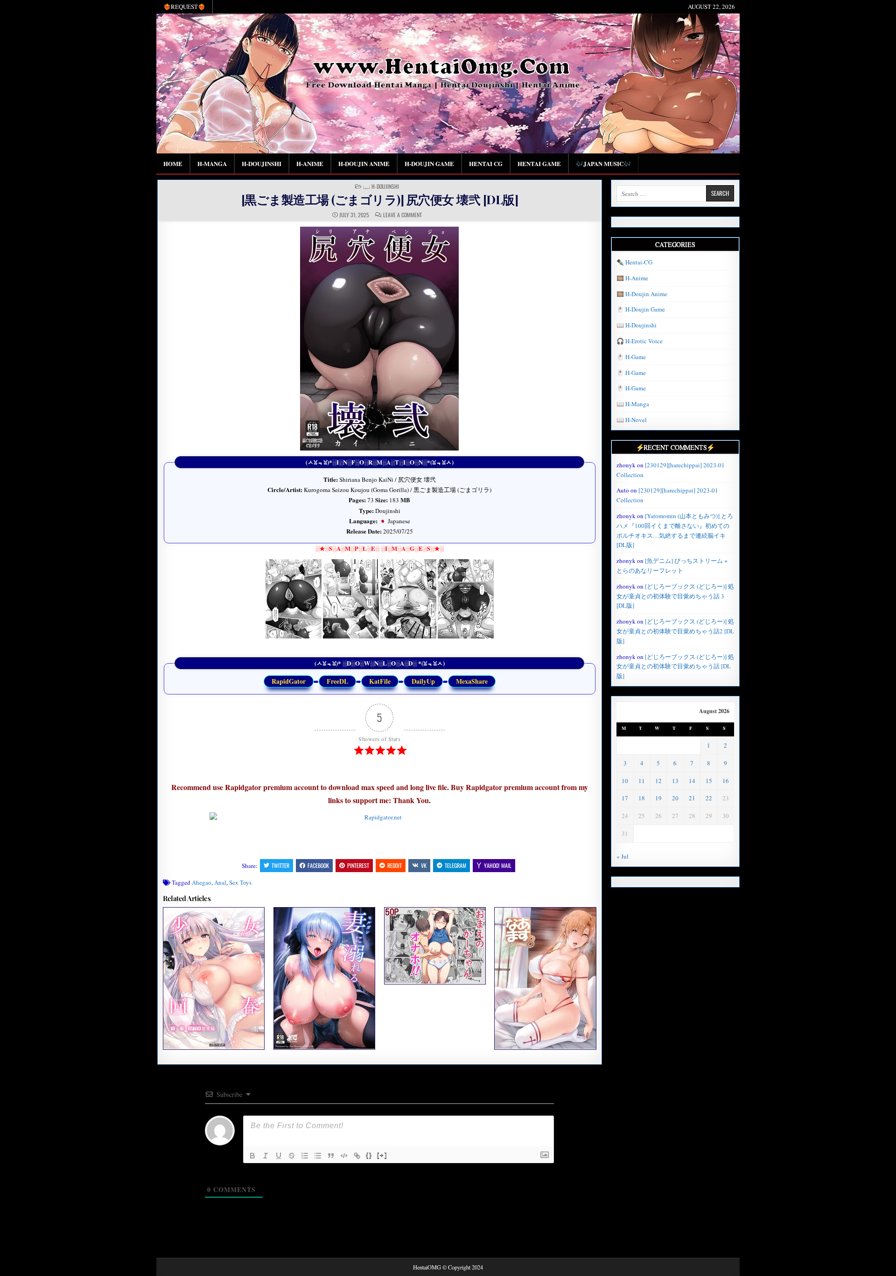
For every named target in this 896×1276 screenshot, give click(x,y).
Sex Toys (240, 882)
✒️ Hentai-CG (634, 262)
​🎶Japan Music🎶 (603, 163)
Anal (220, 882)
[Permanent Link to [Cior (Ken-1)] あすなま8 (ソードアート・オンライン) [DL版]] (545, 978)
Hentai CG (486, 163)
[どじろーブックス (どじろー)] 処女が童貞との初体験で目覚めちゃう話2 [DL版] (675, 631)
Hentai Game (539, 163)
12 (658, 781)
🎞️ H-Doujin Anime (641, 294)
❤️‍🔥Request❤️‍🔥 (184, 6)
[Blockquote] (330, 1155)
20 (675, 798)
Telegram (455, 865)
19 (658, 798)
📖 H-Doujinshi (381, 186)
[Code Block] (343, 1155)
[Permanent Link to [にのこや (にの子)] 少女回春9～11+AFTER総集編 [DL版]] (213, 978)
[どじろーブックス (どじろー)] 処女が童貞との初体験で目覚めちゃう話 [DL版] (675, 666)
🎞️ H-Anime (632, 278)
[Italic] (265, 1155)
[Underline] (278, 1155)
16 (725, 781)
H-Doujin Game (429, 163)
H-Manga (212, 163)
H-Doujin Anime (364, 163)
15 (709, 781)
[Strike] (291, 1155)
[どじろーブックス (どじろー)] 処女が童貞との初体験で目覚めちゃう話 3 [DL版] (675, 596)
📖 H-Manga (632, 404)
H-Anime (309, 163)
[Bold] (252, 1155)
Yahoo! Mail (497, 865)
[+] (382, 1154)
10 (625, 781)
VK (424, 865)
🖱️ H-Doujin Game (640, 309)
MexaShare (472, 681)
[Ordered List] (304, 1155)
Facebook (318, 865)
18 (641, 798)
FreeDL (337, 681)
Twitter (280, 865)
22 (709, 798)
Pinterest (358, 865)
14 (692, 781)
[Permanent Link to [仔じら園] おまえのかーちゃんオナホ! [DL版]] (435, 945)
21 (692, 798)
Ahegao (201, 882)
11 (641, 781)
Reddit (394, 865)
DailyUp (423, 681)
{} (369, 1154)
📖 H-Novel (631, 420)
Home (172, 163)
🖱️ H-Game (631, 357)
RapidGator (289, 681)
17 (625, 798)
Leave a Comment (402, 215)
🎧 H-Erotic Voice (639, 341)
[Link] (357, 1155)
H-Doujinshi (261, 163)
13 (675, 781)
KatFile (380, 681)
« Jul (622, 856)
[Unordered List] (317, 1155)
